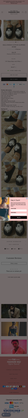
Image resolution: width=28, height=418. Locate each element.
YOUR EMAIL (13, 212)
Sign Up (18, 217)
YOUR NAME (13, 208)
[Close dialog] (26, 198)
